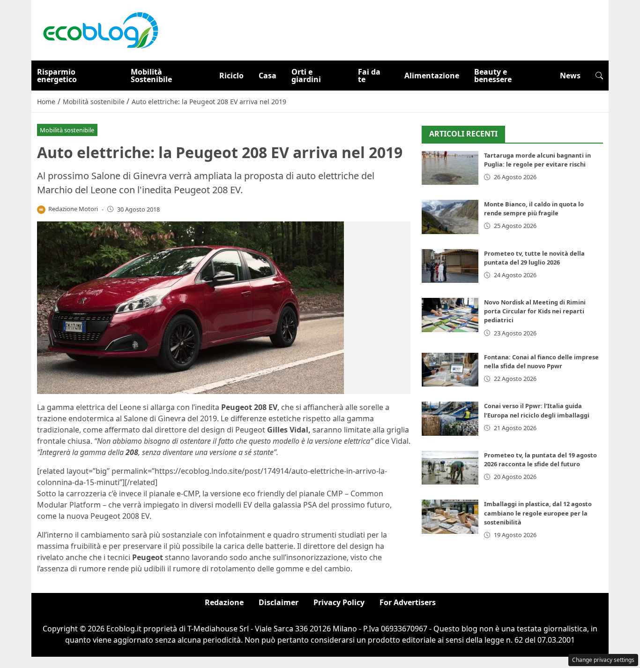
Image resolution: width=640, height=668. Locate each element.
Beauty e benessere (493, 75)
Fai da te (369, 75)
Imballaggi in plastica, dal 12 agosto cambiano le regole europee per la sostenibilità (538, 513)
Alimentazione (431, 75)
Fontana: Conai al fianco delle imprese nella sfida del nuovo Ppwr (541, 361)
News (570, 75)
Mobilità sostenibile (67, 130)
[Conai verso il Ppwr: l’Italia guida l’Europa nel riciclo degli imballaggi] (450, 419)
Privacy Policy (339, 602)
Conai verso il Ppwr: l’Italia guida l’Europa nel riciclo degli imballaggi (536, 410)
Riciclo (231, 75)
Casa (267, 75)
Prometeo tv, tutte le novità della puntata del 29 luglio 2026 (534, 257)
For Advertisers (408, 602)
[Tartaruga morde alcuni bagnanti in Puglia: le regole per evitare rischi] (450, 168)
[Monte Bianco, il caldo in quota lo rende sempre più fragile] (450, 217)
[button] (599, 75)
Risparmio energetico (57, 75)
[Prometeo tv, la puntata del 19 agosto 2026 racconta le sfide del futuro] (450, 468)
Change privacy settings (603, 660)
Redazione (224, 602)
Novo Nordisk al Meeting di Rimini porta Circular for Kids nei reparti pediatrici (535, 311)
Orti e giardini (306, 75)
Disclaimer (278, 602)
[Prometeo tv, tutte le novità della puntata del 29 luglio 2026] (450, 266)
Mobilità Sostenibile (151, 75)
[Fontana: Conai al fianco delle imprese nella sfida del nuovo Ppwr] (450, 370)
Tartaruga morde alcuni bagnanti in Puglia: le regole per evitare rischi (537, 159)
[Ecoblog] (100, 29)
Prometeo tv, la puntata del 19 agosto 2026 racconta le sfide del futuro (540, 459)
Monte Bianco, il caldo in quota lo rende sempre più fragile (534, 208)
